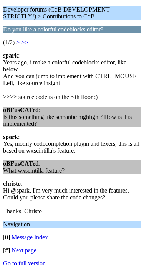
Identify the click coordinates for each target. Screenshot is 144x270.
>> (24, 42)
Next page (24, 250)
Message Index (30, 237)
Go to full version (24, 263)
